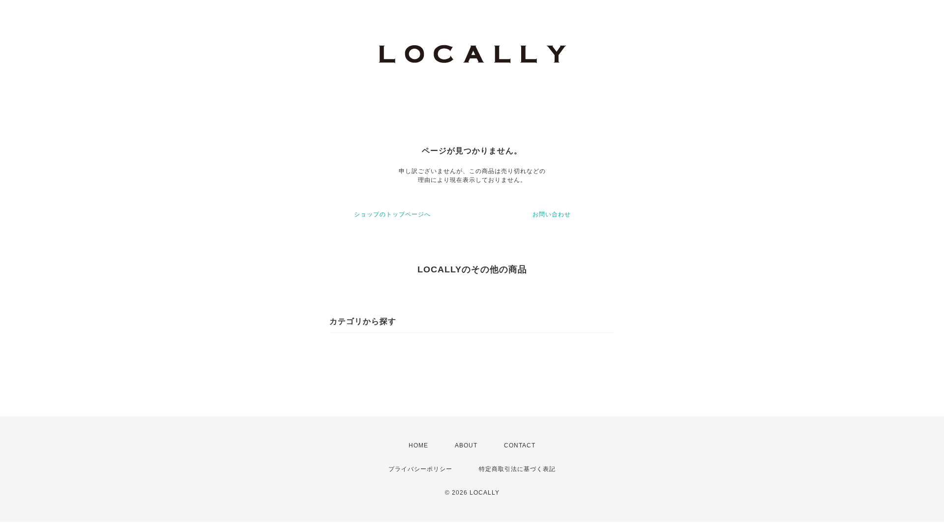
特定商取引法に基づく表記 (517, 469)
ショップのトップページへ (392, 214)
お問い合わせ (551, 214)
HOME (418, 445)
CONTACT (519, 445)
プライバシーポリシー (420, 469)
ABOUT (466, 445)
